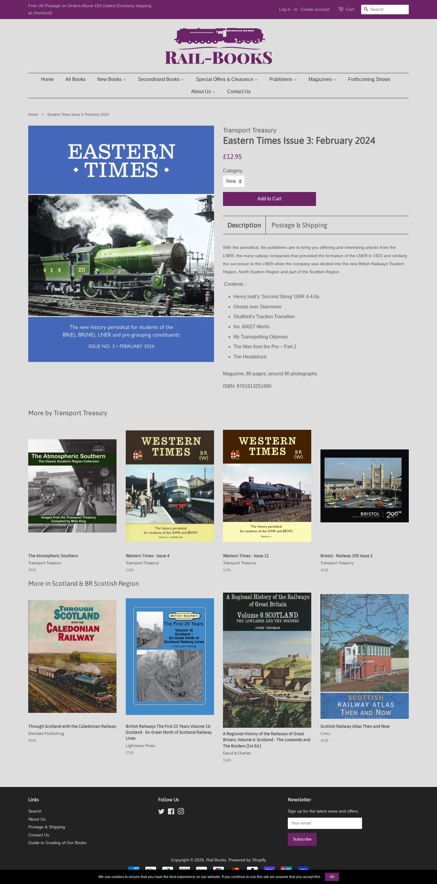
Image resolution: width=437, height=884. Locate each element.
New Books (110, 79)
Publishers (281, 79)
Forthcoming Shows (369, 79)
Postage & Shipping (299, 225)
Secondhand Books (159, 79)
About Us (201, 91)
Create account (315, 9)
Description (244, 225)
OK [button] (331, 877)
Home (47, 79)
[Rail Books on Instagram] (180, 812)
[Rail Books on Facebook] (171, 812)
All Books (75, 79)
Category (232, 170)
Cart (350, 9)
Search (35, 811)
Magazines (321, 79)
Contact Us (239, 91)
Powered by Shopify (247, 860)
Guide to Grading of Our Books (57, 843)
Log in (285, 9)
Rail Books (216, 860)
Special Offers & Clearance (225, 79)
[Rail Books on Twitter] (161, 812)
